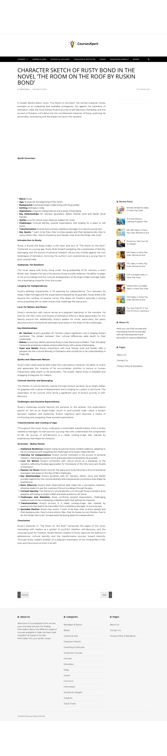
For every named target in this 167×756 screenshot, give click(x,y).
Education (69, 664)
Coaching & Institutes (84, 59)
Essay (66, 670)
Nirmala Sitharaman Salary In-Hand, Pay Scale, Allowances (138, 209)
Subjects (68, 698)
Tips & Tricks (70, 704)
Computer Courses (73, 653)
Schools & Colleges (60, 59)
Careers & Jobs (39, 59)
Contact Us (122, 360)
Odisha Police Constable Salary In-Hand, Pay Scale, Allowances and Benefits (138, 287)
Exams (103, 59)
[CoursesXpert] (83, 44)
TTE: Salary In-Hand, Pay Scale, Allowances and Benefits (137, 265)
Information (69, 687)
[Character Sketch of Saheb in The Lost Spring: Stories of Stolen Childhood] (22, 595)
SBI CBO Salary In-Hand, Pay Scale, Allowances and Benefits (138, 231)
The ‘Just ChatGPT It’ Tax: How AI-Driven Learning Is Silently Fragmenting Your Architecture (138, 310)
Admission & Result (119, 59)
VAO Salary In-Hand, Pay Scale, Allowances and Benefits (137, 254)
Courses (21, 59)
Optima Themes (38, 716)
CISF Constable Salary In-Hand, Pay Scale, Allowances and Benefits (137, 276)
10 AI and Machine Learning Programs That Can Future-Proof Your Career (137, 220)
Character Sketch (72, 641)
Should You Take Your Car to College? (137, 242)
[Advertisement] (73, 17)
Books (136, 59)
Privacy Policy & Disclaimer (130, 366)
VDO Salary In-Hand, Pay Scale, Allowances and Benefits (137, 298)
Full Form (68, 681)
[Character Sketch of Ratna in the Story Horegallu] (106, 595)
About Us (121, 355)
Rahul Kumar (25, 89)
